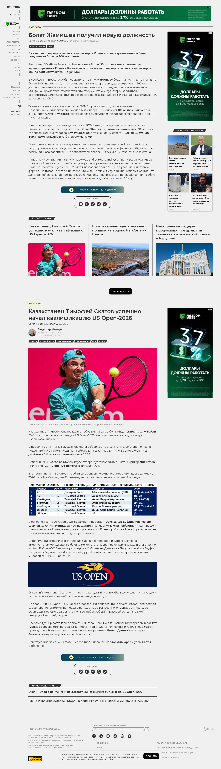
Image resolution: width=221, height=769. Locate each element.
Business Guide (13, 46)
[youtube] (108, 736)
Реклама (16, 91)
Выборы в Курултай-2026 (168, 757)
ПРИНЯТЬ (151, 756)
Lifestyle (16, 49)
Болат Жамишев (37, 47)
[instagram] (94, 736)
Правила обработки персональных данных (177, 748)
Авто (18, 38)
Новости (16, 31)
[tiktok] (115, 736)
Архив (17, 71)
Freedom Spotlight (11, 98)
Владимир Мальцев (50, 329)
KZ (19, 15)
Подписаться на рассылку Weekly (110, 725)
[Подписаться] (147, 729)
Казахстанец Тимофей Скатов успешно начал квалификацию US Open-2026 (55, 230)
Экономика (15, 60)
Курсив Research (12, 42)
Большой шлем (47, 341)
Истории (16, 35)
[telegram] (101, 736)
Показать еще (120, 291)
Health (17, 56)
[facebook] (129, 736)
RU (11, 15)
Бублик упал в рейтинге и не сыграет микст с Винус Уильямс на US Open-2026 (85, 692)
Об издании (102, 743)
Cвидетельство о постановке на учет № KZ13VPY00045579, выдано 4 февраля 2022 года (55, 741)
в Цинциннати (60, 529)
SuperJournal (14, 53)
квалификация (82, 341)
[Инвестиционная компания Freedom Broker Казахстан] (12, 24)
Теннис (102, 341)
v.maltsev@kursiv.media (48, 335)
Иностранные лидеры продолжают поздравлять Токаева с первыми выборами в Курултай (183, 232)
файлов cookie (106, 759)
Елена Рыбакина (65, 341)
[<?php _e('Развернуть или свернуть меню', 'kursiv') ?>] (19, 107)
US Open (33, 341)
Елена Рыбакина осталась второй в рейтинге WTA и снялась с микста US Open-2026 (89, 701)
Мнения (16, 67)
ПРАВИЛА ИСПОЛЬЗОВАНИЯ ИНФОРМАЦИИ (175, 753)
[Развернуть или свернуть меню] (19, 79)
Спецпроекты (14, 94)
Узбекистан (15, 114)
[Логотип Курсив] (13, 7)
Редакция (15, 87)
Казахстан (15, 111)
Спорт (17, 64)
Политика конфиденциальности (172, 743)
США (94, 341)
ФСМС (50, 47)
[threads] (122, 736)
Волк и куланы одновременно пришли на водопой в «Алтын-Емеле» (119, 230)
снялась (61, 533)
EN (15, 15)
